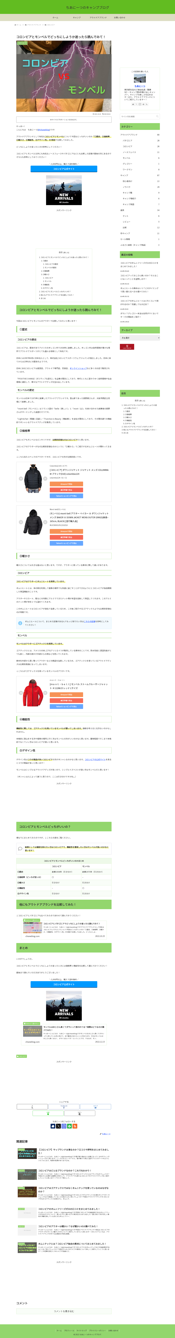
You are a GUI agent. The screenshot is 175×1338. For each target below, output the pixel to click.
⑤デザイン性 (48, 288)
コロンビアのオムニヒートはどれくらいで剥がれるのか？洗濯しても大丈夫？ (139, 302)
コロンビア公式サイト (64, 168)
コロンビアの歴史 (51, 264)
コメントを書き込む (64, 1311)
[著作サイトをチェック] (53, 1126)
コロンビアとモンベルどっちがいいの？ (56, 291)
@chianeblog (44, 129)
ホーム (59, 1330)
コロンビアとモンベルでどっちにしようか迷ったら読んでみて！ (65, 257)
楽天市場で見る (66, 490)
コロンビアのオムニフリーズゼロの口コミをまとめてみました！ (139, 264)
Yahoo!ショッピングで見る (66, 496)
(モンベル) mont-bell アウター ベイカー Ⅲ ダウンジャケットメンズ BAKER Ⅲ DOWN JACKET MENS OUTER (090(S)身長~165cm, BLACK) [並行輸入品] (79, 517)
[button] (79, 1113)
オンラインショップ (78, 368)
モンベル (48, 281)
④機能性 (46, 284)
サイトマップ (82, 1330)
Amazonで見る (66, 484)
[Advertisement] (64, 228)
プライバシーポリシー (97, 1330)
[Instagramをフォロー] (64, 1126)
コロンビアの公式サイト (95, 759)
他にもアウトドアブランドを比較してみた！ (57, 295)
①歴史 (45, 260)
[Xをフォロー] (58, 1126)
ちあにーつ (140, 85)
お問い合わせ (113, 1330)
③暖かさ (46, 274)
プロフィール (69, 1330)
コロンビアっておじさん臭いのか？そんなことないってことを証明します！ (139, 277)
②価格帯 (46, 271)
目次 (61, 252)
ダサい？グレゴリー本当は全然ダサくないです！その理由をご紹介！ (139, 315)
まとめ (43, 298)
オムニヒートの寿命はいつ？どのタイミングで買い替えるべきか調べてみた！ (139, 290)
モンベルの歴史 (50, 267)
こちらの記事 (89, 621)
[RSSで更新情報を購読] (74, 1126)
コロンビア (49, 278)
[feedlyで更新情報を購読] (69, 1126)
